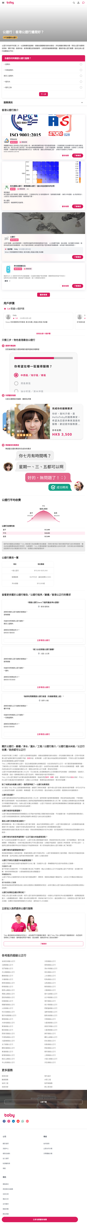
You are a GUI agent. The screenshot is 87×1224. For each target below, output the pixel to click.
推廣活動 (6, 1209)
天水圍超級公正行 (8, 972)
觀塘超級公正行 (7, 976)
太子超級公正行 (7, 1044)
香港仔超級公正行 (50, 1026)
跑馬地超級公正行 (50, 1015)
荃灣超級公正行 (50, 965)
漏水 (72, 777)
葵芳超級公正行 (50, 1051)
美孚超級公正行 (50, 1033)
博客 (4, 1168)
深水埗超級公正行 (50, 968)
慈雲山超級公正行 (8, 990)
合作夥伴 (6, 1204)
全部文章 (6, 1194)
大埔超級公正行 (7, 979)
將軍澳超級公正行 (8, 983)
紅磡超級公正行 (7, 1001)
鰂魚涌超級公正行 (8, 1048)
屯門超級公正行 (7, 968)
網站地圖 (6, 1214)
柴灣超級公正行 (50, 986)
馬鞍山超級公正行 (8, 994)
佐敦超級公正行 (50, 1044)
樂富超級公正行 (7, 1019)
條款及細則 (6, 1153)
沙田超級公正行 (50, 961)
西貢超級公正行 (50, 1048)
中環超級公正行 (50, 1019)
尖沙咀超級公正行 (50, 997)
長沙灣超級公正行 (50, 1005)
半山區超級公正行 (8, 1062)
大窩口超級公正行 (50, 1059)
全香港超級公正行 (8, 961)
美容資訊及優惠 (8, 1189)
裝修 (28, 758)
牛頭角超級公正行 (8, 1037)
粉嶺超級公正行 (7, 986)
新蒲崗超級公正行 (8, 1055)
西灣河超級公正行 (8, 1033)
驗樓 (52, 777)
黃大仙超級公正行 (50, 994)
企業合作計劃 (48, 1148)
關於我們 (6, 1143)
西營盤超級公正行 (50, 1008)
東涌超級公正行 (7, 1051)
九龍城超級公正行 (50, 1023)
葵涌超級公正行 (7, 1026)
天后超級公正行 (50, 1062)
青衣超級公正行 (50, 972)
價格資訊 (6, 1184)
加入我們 (6, 1158)
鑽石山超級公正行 (50, 1037)
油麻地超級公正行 (50, 1012)
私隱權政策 (6, 1163)
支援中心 (6, 1148)
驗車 (47, 777)
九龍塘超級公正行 (8, 1041)
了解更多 (43, 944)
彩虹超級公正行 (50, 1041)
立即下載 (43, 1102)
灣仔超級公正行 (50, 1001)
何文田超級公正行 (8, 1012)
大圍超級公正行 (50, 990)
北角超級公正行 (50, 983)
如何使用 (46, 1143)
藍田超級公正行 (7, 1030)
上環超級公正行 (50, 1055)
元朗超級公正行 (7, 965)
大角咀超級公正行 (8, 1023)
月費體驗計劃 (48, 1153)
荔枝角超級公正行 (8, 997)
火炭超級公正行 (7, 1008)
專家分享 (6, 1199)
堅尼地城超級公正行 (9, 1015)
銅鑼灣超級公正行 (8, 1005)
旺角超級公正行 (50, 979)
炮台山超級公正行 (8, 1059)
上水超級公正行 (50, 976)
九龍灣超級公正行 (50, 1030)
